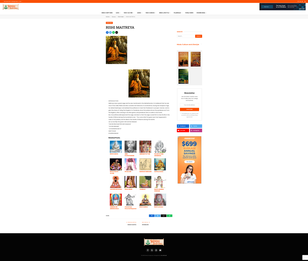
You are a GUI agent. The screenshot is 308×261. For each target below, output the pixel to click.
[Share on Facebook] (107, 32)
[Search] (305, 1)
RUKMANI (145, 224)
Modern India (201, 13)
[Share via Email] (116, 32)
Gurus (139, 13)
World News (189, 13)
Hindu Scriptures (107, 13)
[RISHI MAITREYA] (116, 63)
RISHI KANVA (132, 224)
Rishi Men (109, 23)
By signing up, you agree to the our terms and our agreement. (189, 115)
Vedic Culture (128, 13)
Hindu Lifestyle (164, 13)
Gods (117, 13)
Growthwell (164, 255)
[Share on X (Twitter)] (110, 32)
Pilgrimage (177, 13)
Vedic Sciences (150, 13)
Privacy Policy (194, 115)
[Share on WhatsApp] (113, 32)
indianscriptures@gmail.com (12, 1)
